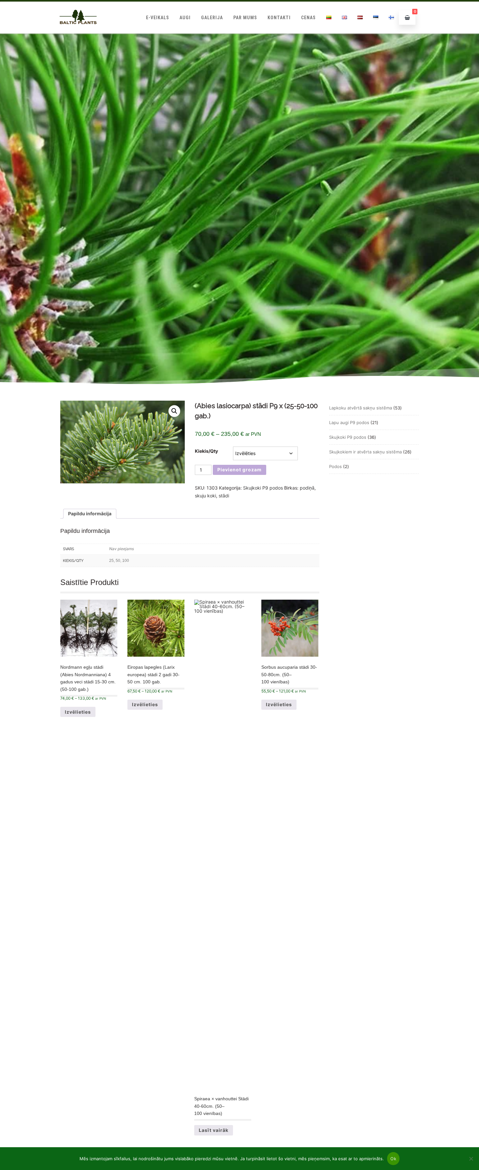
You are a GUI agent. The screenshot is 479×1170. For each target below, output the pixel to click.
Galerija (212, 17)
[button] (174, 411)
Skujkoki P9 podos (263, 488)
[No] (471, 1158)
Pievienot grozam (239, 469)
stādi (224, 495)
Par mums (245, 17)
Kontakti (279, 17)
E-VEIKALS (157, 17)
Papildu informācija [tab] (89, 513)
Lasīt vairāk (213, 1130)
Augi (185, 17)
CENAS (308, 17)
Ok (393, 1158)
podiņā (307, 488)
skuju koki (205, 495)
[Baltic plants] (78, 31)
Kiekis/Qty (206, 451)
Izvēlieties (78, 712)
